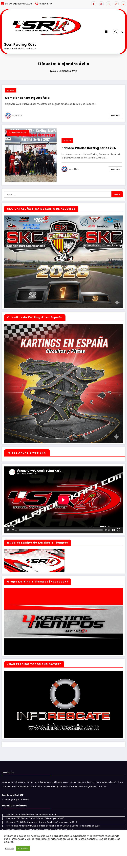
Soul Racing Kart (20, 44)
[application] (63, 499)
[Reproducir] (8, 530)
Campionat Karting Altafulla (27, 98)
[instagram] (116, 3)
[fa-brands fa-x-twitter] (101, 3)
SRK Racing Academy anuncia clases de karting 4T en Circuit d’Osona (42, 825)
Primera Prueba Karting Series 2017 (89, 148)
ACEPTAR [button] (23, 848)
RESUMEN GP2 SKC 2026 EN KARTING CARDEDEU (29, 829)
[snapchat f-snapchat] (108, 3)
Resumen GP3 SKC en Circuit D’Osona (25, 818)
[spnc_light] (122, 31)
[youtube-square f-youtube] (123, 3)
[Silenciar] (113, 530)
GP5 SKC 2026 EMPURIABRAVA (21, 814)
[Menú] (106, 32)
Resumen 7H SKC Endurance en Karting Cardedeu (31, 822)
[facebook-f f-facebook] (93, 3)
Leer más (115, 115)
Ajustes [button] (9, 848)
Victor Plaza (17, 115)
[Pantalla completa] (118, 530)
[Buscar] (115, 31)
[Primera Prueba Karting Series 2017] (31, 155)
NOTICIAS (10, 90)
